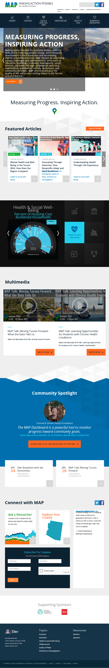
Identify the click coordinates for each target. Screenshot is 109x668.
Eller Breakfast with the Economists (30, 469)
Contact (58, 663)
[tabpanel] (54, 60)
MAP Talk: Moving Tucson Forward (83, 469)
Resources (75, 9)
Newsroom (60, 9)
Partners (76, 634)
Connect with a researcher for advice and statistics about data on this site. (20, 521)
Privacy (75, 663)
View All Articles (95, 129)
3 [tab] (57, 89)
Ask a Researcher (20, 514)
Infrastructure (61, 20)
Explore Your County (51, 516)
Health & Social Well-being (49, 641)
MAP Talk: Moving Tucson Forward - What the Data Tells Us (28, 332)
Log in (59, 11)
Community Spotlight (54, 393)
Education (28, 20)
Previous (3, 60)
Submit (11, 580)
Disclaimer (67, 663)
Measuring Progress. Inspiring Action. (54, 102)
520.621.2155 (13, 646)
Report (82, 9)
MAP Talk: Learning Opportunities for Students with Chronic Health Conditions (78, 334)
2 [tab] (54, 89)
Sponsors (76, 638)
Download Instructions (93, 9)
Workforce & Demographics (94, 21)
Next (105, 60)
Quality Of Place (78, 21)
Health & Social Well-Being (43, 22)
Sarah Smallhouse (28, 435)
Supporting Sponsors (54, 604)
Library (67, 9)
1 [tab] (51, 89)
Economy (12, 20)
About (51, 663)
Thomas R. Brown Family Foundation (54, 423)
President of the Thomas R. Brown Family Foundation (63, 435)
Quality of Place (45, 648)
